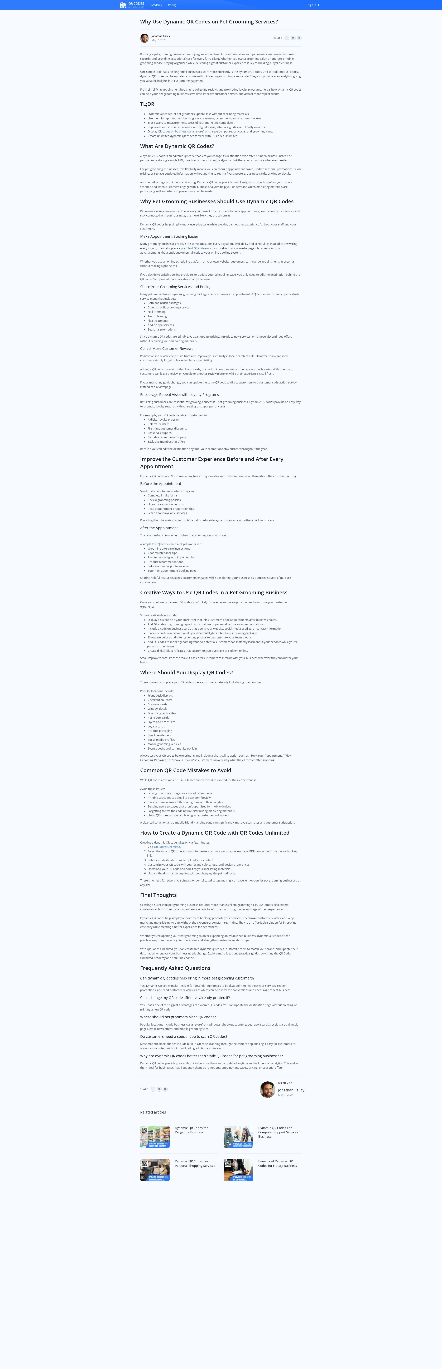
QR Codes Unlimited (167, 847)
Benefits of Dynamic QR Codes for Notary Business (277, 1163)
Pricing (172, 5)
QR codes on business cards (176, 131)
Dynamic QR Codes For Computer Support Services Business (278, 1132)
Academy (156, 5)
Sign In (312, 5)
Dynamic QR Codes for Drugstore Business (191, 1130)
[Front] (134, 5)
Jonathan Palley (161, 36)
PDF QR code (160, 544)
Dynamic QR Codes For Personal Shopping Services (195, 1163)
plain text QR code (193, 248)
